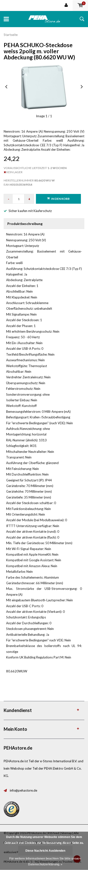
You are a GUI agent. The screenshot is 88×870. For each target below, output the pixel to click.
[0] (80, 5)
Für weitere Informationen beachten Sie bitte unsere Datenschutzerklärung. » (45, 861)
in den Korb (60, 199)
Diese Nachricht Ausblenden (45, 850)
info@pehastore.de (23, 790)
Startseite (11, 35)
